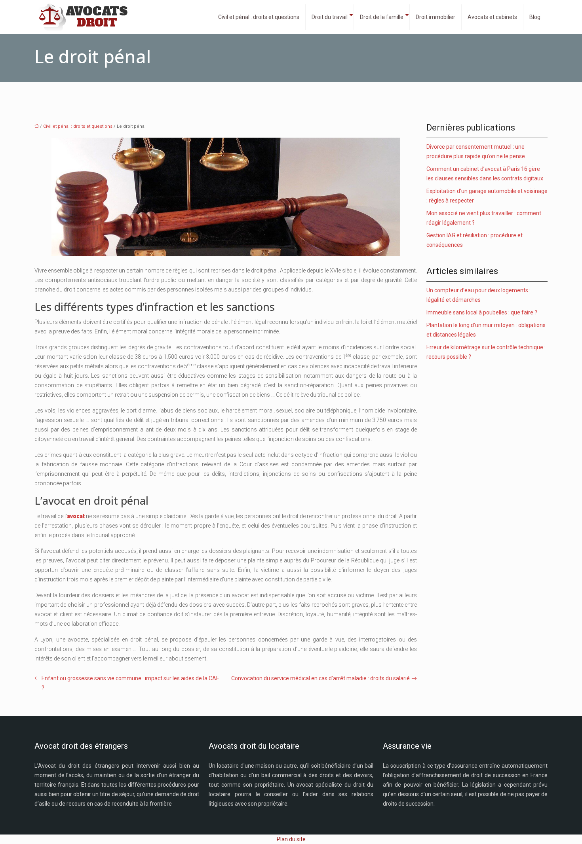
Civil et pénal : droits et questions (258, 17)
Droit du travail (330, 17)
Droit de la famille (381, 17)
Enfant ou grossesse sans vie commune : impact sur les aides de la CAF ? (130, 683)
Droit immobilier (435, 17)
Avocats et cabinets (492, 17)
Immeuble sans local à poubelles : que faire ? (481, 312)
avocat (76, 516)
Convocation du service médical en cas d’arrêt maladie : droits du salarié (320, 678)
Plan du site (291, 839)
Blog (534, 17)
